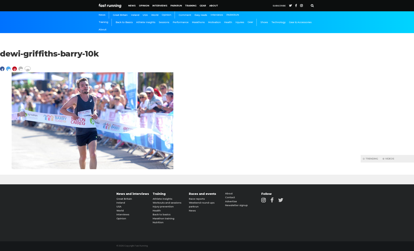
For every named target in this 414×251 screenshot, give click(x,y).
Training (190, 5)
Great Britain (120, 15)
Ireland (135, 15)
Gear (203, 5)
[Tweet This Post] (9, 70)
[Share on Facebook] (3, 70)
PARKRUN (176, 5)
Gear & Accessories (300, 22)
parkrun (194, 206)
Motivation (214, 22)
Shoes (264, 22)
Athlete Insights (145, 22)
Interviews (159, 5)
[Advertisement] (387, 101)
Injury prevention (163, 206)
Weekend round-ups (201, 203)
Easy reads (201, 15)
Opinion (144, 5)
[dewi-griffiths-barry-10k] (92, 168)
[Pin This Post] (15, 70)
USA (145, 15)
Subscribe (279, 5)
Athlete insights (162, 199)
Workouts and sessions (167, 203)
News (132, 5)
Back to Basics (124, 22)
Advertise (231, 201)
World (154, 15)
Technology (278, 22)
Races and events (202, 193)
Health (228, 22)
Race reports (197, 199)
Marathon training (163, 218)
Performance (181, 22)
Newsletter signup (236, 205)
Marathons (198, 22)
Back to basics (161, 214)
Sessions (164, 22)
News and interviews (132, 193)
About (213, 5)
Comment (185, 15)
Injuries (239, 22)
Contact (230, 197)
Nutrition (158, 222)
